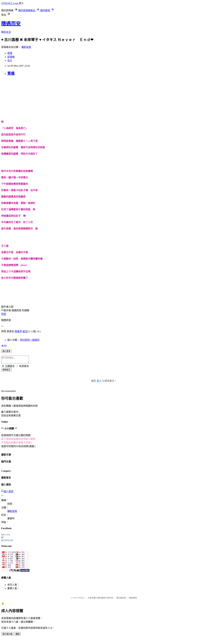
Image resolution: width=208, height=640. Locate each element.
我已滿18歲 (7, 634)
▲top (4, 345)
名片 (9, 60)
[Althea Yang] (2, 537)
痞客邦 (18, 331)
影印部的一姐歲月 (30, 340)
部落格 (11, 57)
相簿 (9, 53)
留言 (25, 331)
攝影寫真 (26, 47)
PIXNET (81, 598)
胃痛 (11, 73)
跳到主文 (6, 32)
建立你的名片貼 (7, 540)
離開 (17, 634)
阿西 (3, 314)
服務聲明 (133, 598)
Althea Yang (5, 534)
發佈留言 (6, 370)
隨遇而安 (11, 23)
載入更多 (6, 351)
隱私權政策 (121, 598)
